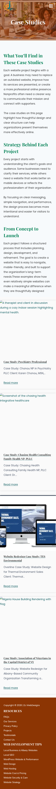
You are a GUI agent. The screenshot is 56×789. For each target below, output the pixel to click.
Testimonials (10, 735)
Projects (8, 730)
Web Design (10, 764)
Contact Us (9, 739)
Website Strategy (12, 782)
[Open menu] (51, 6)
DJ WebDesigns (32, 705)
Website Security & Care (16, 777)
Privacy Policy (11, 726)
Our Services (10, 721)
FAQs (6, 717)
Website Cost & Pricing (15, 773)
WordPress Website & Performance (21, 759)
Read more (11, 383)
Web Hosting (10, 768)
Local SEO (9, 755)
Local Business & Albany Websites (20, 750)
